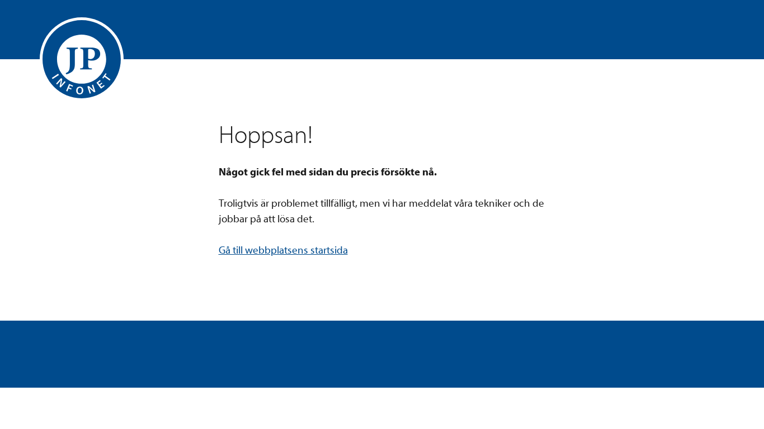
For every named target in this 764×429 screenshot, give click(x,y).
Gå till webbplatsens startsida (283, 250)
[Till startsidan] (82, 59)
